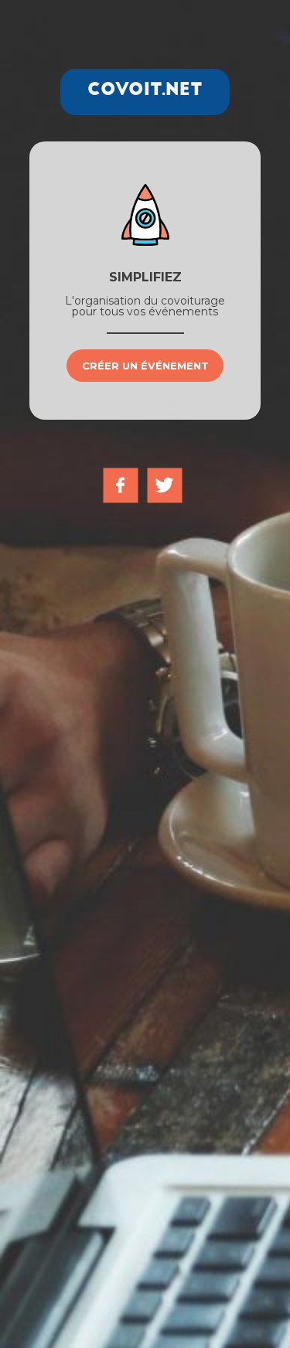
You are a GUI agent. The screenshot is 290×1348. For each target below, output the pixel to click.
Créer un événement (145, 365)
